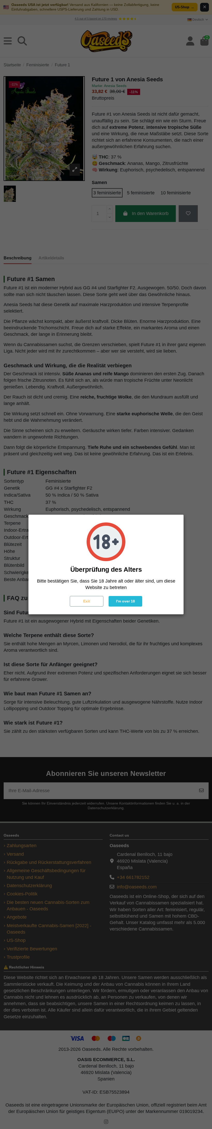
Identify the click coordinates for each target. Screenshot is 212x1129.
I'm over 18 (125, 601)
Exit (86, 601)
